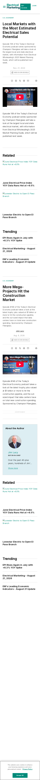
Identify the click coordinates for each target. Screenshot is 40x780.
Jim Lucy (20, 331)
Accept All (20, 775)
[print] (36, 81)
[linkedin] (16, 81)
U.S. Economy (8, 18)
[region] (20, 770)
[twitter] (20, 81)
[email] (28, 81)
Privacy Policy (27, 769)
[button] (4, 6)
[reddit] (24, 81)
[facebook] (12, 81)
